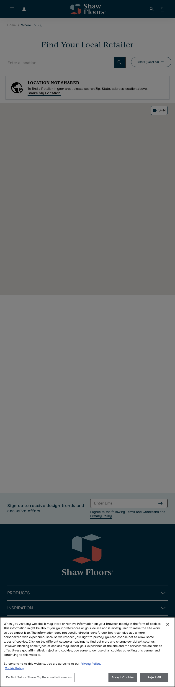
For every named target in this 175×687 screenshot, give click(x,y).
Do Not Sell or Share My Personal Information (39, 677)
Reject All (154, 677)
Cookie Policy (14, 668)
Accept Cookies (123, 677)
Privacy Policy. (90, 664)
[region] (87, 652)
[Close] (168, 624)
